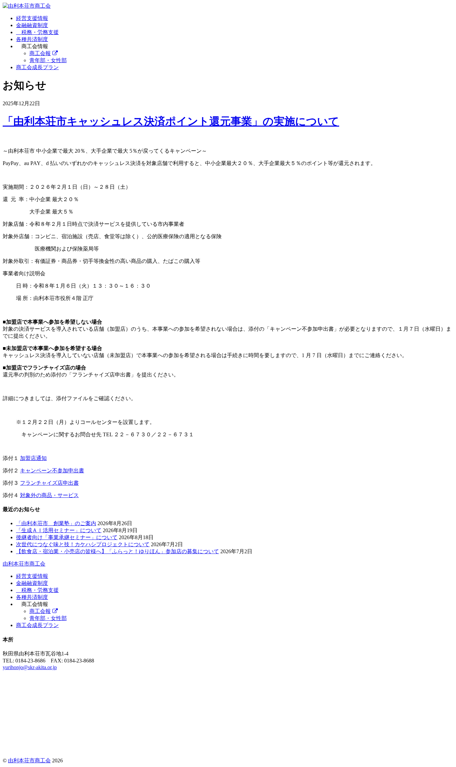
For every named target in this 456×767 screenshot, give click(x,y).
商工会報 (40, 53)
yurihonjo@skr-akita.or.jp (30, 667)
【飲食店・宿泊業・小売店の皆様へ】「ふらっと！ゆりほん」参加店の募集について (117, 551)
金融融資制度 (32, 25)
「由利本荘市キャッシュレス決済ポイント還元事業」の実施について (171, 121)
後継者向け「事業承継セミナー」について (67, 537)
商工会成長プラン (37, 67)
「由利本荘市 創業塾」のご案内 (56, 523)
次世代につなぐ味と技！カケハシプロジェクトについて (83, 544)
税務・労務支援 (39, 32)
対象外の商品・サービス (49, 495)
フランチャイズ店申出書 (49, 483)
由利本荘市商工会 (29, 760)
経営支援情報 (32, 18)
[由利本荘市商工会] (27, 6)
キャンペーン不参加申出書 (52, 470)
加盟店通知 (33, 458)
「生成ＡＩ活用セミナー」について (58, 530)
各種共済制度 (32, 39)
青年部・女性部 (48, 60)
